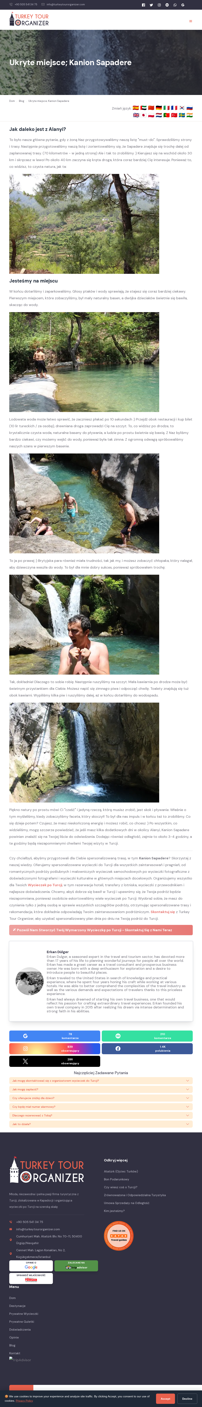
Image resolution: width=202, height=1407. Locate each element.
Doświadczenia (20, 1330)
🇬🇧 (136, 115)
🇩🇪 (159, 107)
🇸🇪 (182, 115)
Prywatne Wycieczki (23, 1314)
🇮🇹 (167, 107)
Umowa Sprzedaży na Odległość (127, 1203)
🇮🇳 (189, 115)
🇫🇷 (175, 107)
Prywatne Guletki (21, 1322)
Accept (165, 1398)
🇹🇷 (175, 115)
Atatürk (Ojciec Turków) (121, 1171)
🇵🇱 (152, 115)
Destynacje (17, 1306)
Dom (12, 1298)
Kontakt (14, 1353)
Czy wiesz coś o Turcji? (120, 1187)
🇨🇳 (152, 107)
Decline (187, 1398)
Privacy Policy (24, 1400)
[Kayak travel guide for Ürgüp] (148, 1236)
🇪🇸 (136, 107)
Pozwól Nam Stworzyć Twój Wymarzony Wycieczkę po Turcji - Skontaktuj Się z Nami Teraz (94, 930)
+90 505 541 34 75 (26, 4)
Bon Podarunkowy (116, 1179)
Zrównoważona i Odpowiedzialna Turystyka (135, 1195)
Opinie (14, 1337)
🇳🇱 (159, 115)
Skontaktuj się (163, 912)
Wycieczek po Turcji (45, 885)
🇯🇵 (144, 115)
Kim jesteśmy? (114, 1211)
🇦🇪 (144, 107)
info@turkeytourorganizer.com (66, 4)
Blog (12, 1345)
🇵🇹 (167, 115)
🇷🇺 (189, 107)
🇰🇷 (182, 107)
